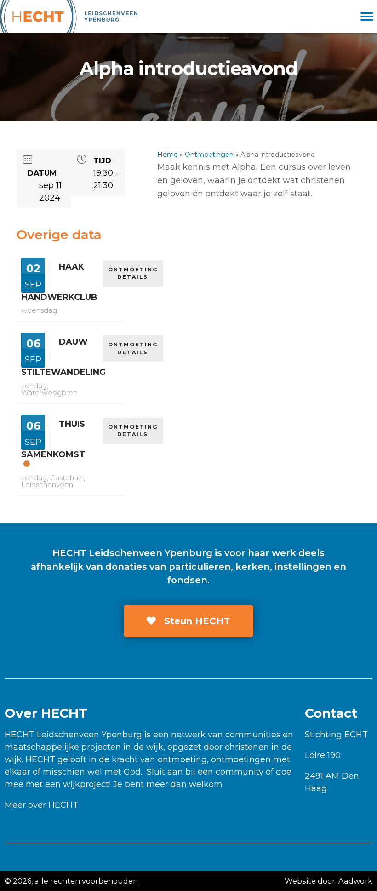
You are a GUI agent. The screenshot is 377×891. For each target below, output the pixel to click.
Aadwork (355, 880)
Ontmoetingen (209, 154)
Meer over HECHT (41, 805)
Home (167, 154)
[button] (366, 16)
